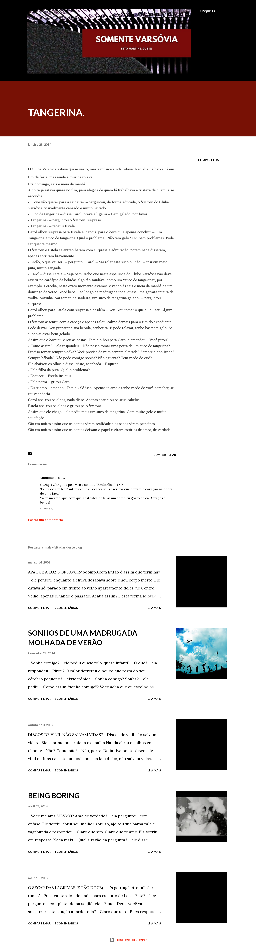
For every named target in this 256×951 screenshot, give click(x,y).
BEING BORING (54, 795)
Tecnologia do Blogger (130, 940)
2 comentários (66, 698)
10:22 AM (47, 509)
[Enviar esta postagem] (30, 454)
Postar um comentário (45, 520)
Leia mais (154, 607)
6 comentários (66, 770)
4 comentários (66, 851)
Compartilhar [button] (209, 160)
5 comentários (66, 607)
